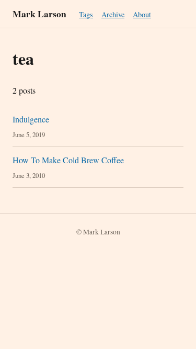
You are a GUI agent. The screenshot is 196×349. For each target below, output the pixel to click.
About (142, 14)
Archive (112, 14)
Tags (86, 14)
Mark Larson (39, 13)
